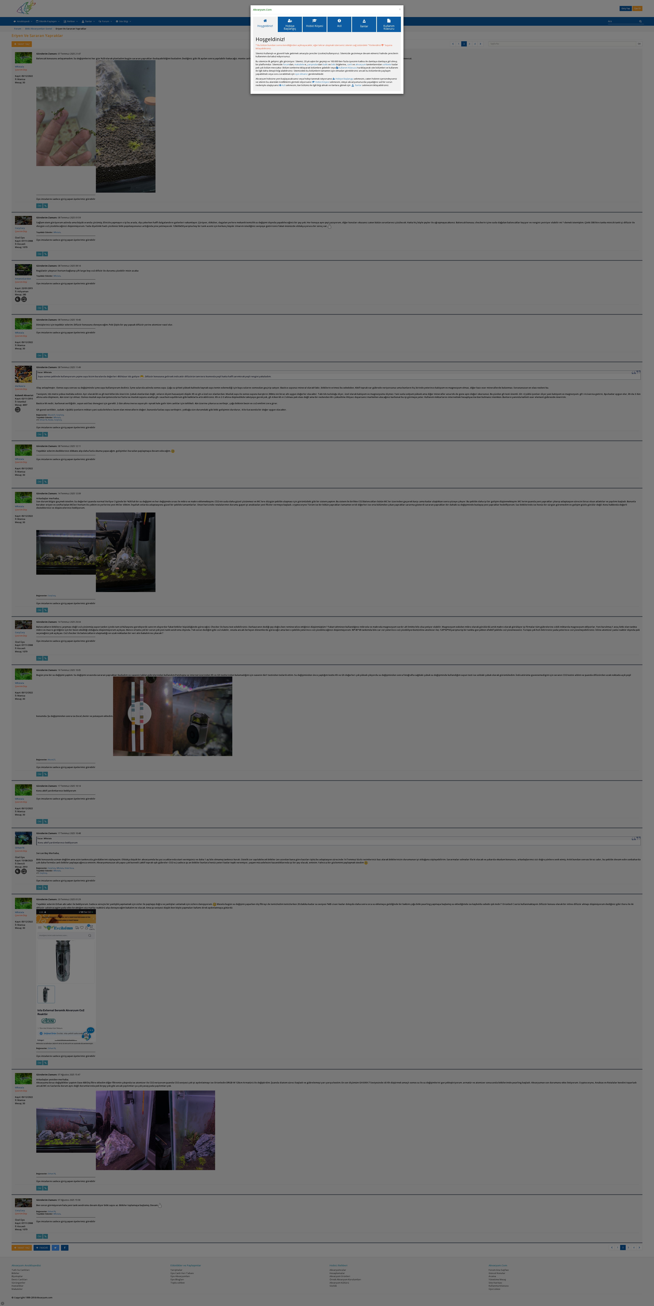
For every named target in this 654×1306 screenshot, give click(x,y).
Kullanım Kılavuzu (347, 67)
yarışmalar (312, 64)
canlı (349, 64)
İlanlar (358, 85)
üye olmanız (301, 73)
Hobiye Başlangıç (344, 78)
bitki (333, 64)
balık (325, 64)
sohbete (387, 64)
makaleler (299, 64)
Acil (283, 85)
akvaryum (360, 64)
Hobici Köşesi (322, 81)
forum (286, 64)
